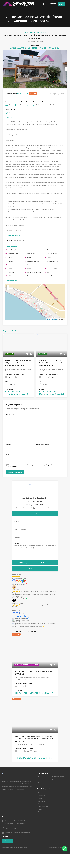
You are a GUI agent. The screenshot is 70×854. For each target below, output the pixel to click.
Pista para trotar (52, 268)
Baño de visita (31, 254)
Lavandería (30, 265)
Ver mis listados (35, 514)
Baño (48, 250)
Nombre (9, 444)
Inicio (26, 32)
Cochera (40, 798)
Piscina (29, 268)
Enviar (61, 4)
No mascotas (51, 265)
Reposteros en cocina (34, 272)
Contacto (41, 783)
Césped (10, 257)
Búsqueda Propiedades (45, 780)
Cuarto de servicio (33, 261)
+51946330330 (37, 502)
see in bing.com (7, 841)
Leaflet (48, 319)
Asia (44, 32)
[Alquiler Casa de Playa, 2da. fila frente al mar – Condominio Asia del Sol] (35, 299)
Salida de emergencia (14, 276)
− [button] (8, 289)
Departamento (42, 801)
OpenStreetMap (55, 319)
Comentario (10, 414)
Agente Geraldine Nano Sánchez (35, 498)
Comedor (10, 261)
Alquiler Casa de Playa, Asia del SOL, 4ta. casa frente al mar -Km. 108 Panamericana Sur (18, 362)
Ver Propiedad (18, 352)
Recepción (11, 272)
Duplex (40, 804)
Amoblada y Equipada (14, 250)
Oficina (40, 809)
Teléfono (16, 535)
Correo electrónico (42, 444)
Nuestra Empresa (59, 776)
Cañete (38, 32)
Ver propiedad (35, 661)
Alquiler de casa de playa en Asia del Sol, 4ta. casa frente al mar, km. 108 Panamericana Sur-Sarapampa (34, 738)
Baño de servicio (13, 254)
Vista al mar (50, 276)
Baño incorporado (52, 254)
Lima (31, 32)
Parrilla (10, 268)
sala (48, 272)
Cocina (49, 257)
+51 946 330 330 (51, 4)
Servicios (56, 780)
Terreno (40, 812)
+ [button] (8, 286)
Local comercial (43, 806)
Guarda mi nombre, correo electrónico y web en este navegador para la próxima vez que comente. (34, 465)
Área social (30, 250)
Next (66, 69)
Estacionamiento (52, 261)
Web (7, 455)
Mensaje (16, 543)
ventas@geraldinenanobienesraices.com (41, 508)
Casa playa (41, 796)
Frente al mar (12, 265)
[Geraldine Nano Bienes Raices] (18, 6)
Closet (29, 257)
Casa (39, 793)
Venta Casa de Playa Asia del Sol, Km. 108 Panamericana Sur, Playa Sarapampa (52, 362)
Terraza (29, 276)
